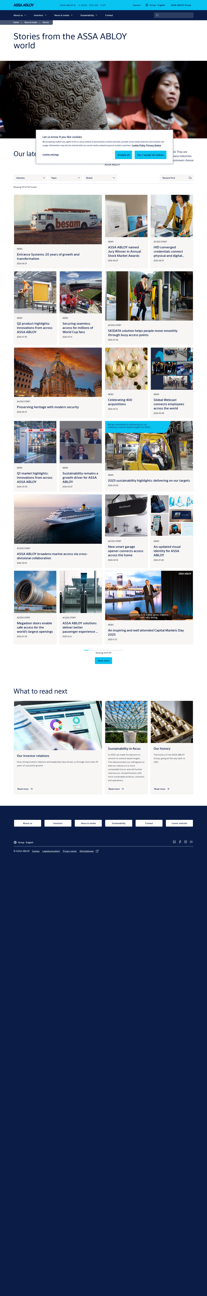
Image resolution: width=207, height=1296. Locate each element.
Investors (38, 15)
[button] (25, 15)
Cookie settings (51, 154)
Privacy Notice (153, 145)
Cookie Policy (138, 145)
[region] (104, 147)
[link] (137, 5)
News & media (61, 15)
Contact (109, 15)
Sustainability (87, 15)
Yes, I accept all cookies (150, 154)
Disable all (124, 154)
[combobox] (173, 15)
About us (18, 15)
